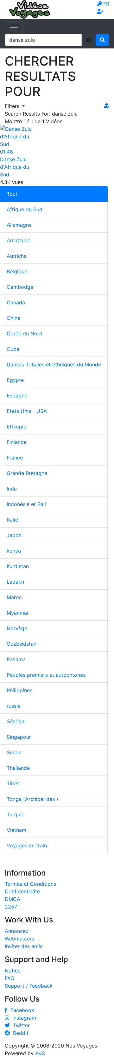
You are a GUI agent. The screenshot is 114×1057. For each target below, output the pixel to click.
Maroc (14, 597)
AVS (40, 1053)
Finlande (17, 442)
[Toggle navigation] (14, 27)
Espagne (17, 395)
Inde (12, 488)
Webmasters (19, 938)
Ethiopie (16, 426)
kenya (14, 550)
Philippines (19, 690)
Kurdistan (18, 566)
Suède (14, 752)
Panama (16, 659)
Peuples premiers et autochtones (46, 675)
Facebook (20, 1010)
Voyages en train (27, 845)
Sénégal (16, 721)
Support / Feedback (29, 986)
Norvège (17, 628)
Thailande (18, 768)
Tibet (13, 783)
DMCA (12, 899)
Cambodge (20, 287)
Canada (16, 302)
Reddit (19, 1033)
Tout (12, 194)
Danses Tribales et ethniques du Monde (54, 364)
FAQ (9, 978)
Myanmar (18, 613)
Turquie (15, 814)
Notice (13, 970)
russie (14, 706)
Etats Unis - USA (27, 411)
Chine (13, 318)
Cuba (13, 349)
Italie (12, 519)
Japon (14, 535)
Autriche (17, 256)
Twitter (20, 1025)
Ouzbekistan (21, 644)
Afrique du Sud (24, 209)
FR (106, 4)
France (15, 457)
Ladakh (15, 582)
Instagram (22, 1018)
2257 (11, 906)
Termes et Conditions (30, 884)
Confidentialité (22, 891)
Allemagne (19, 225)
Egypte (15, 380)
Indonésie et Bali (26, 504)
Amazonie (18, 240)
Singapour (19, 737)
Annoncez (16, 931)
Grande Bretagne (27, 473)
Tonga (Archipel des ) (32, 799)
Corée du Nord (24, 333)
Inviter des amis (23, 946)
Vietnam (16, 830)
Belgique (17, 271)
